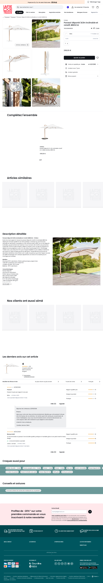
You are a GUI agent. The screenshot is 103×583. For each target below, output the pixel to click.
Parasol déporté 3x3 (44, 472)
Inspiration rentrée (54, 12)
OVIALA (66, 20)
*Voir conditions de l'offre (59, 515)
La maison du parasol (12, 472)
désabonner (75, 519)
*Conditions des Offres (60, 578)
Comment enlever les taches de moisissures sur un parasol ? (23, 490)
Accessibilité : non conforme (10, 579)
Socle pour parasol (67, 472)
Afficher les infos (51, 552)
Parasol (7, 17)
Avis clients (12, 578)
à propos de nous (58, 541)
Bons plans (42, 12)
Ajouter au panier (79, 58)
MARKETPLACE (83, 545)
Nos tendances (68, 12)
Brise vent (69, 468)
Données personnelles (39, 578)
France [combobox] (96, 576)
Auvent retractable (80, 468)
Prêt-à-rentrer (30, 12)
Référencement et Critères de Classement (39, 576)
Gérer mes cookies (50, 578)
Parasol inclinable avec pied (28, 472)
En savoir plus (95, 564)
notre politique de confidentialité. (77, 520)
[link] (81, 64)
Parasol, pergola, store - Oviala (31, 468)
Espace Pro (94, 12)
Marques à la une (82, 12)
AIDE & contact (8, 541)
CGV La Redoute (7, 576)
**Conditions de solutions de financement (77, 578)
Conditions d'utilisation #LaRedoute (24, 578)
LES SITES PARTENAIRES (85, 541)
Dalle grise (56, 472)
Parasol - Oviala (47, 468)
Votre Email (55, 508)
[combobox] (47, 381)
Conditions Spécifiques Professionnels (77, 576)
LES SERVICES (32, 541)
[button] (97, 7)
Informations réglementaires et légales (58, 576)
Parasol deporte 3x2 (94, 468)
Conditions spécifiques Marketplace (20, 576)
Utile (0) (53, 404)
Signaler (62, 404)
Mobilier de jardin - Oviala (13, 468)
